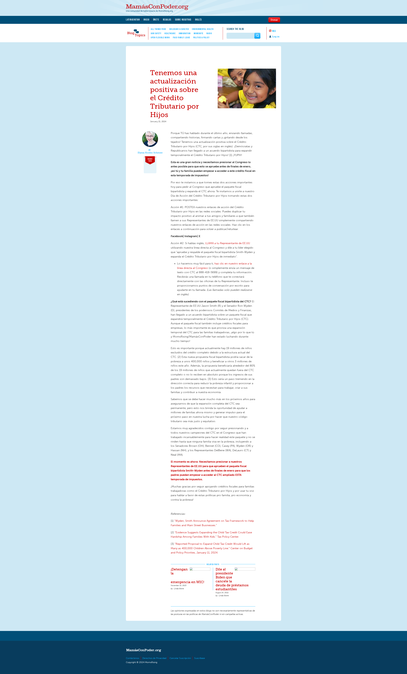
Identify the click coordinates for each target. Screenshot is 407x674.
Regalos (167, 19)
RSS (274, 31)
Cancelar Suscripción (180, 658)
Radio (209, 33)
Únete (156, 19)
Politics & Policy (201, 37)
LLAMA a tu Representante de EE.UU (227, 243)
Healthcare (170, 33)
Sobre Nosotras (183, 19)
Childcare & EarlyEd (179, 29)
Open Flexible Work (160, 37)
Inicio (146, 19)
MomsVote (198, 33)
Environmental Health (203, 29)
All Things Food (158, 29)
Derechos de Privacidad (154, 658)
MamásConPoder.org (157, 8)
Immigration (185, 33)
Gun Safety (156, 33)
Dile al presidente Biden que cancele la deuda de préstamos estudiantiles (232, 579)
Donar (274, 19)
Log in (275, 36)
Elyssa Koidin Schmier (150, 153)
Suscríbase (199, 658)
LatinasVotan (133, 19)
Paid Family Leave (181, 37)
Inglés (198, 19)
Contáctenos (132, 658)
